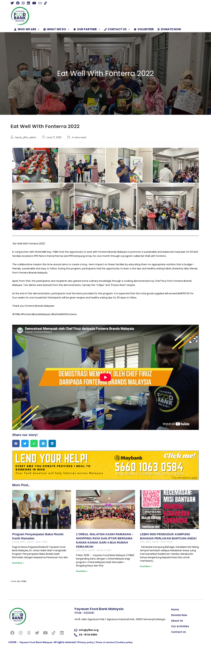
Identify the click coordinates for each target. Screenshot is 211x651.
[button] (16, 443)
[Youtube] (45, 633)
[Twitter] (37, 633)
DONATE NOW (171, 29)
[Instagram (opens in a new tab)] (23, 3)
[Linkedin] (62, 633)
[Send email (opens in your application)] (40, 3)
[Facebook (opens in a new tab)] (18, 3)
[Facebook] (12, 633)
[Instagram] (20, 633)
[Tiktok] (53, 633)
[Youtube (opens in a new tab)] (34, 3)
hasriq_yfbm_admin (25, 137)
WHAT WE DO (56, 29)
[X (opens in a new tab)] (13, 3)
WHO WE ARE (27, 29)
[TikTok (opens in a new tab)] (45, 3)
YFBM (23, 581)
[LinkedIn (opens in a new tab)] (28, 3)
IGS (18, 581)
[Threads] (29, 633)
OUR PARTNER (87, 29)
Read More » (18, 563)
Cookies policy (124, 642)
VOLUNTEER (145, 29)
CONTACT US (117, 29)
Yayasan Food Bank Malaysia (35, 642)
